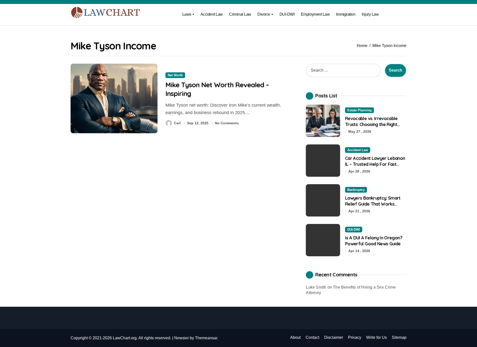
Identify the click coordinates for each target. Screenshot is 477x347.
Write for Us (376, 337)
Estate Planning (359, 110)
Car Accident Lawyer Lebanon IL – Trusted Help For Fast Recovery (375, 164)
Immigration (346, 14)
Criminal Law (240, 14)
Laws (186, 14)
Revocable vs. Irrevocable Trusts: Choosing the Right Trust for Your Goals (371, 124)
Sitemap (399, 337)
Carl (177, 123)
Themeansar (206, 338)
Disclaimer (333, 337)
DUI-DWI (287, 14)
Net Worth (175, 75)
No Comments (227, 123)
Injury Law (370, 14)
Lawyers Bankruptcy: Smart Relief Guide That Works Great (372, 204)
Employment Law (315, 14)
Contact (312, 337)
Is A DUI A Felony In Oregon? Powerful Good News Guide (373, 240)
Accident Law (211, 14)
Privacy (354, 337)
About (295, 337)
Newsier (181, 338)
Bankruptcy (356, 190)
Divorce (263, 14)
